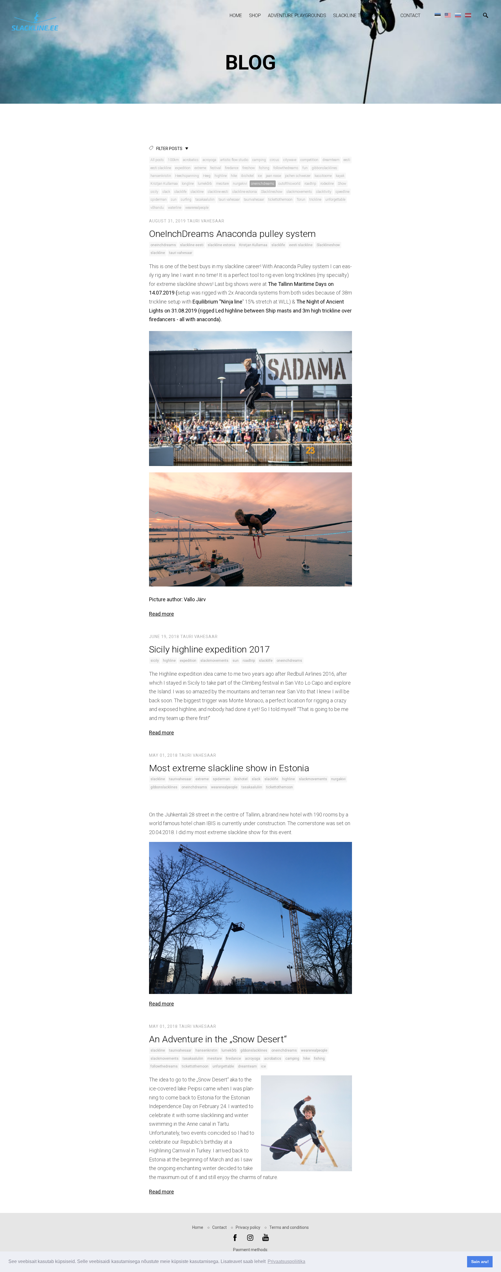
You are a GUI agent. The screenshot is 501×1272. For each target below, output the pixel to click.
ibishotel (247, 176)
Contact (410, 15)
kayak (340, 176)
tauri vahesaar (229, 200)
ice (260, 176)
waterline (174, 208)
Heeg (206, 176)
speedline (342, 192)
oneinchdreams (262, 184)
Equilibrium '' (207, 302)
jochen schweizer (298, 176)
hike (234, 176)
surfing (186, 200)
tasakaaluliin (205, 200)
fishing (264, 168)
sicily (154, 192)
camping (259, 160)
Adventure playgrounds (297, 15)
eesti (347, 160)
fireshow (248, 168)
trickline (315, 200)
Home (236, 15)
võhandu (157, 208)
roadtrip (310, 184)
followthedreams (285, 168)
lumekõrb (205, 184)
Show (342, 184)
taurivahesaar (254, 200)
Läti (468, 15)
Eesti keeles (437, 15)
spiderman (158, 200)
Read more (161, 614)
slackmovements (299, 192)
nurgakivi (240, 184)
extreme (200, 168)
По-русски (457, 15)
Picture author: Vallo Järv (177, 599)
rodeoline (327, 184)
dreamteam (331, 160)
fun (305, 168)
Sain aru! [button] (480, 1261)
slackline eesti (218, 192)
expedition (182, 168)
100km (173, 160)
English (447, 15)
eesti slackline (160, 168)
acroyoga (209, 160)
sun (174, 200)
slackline (197, 192)
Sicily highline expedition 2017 (209, 649)
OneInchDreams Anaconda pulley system (232, 233)
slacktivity (323, 192)
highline (221, 176)
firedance (231, 168)
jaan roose (273, 176)
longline (188, 184)
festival (215, 168)
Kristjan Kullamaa (164, 184)
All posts (157, 160)
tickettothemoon (280, 200)
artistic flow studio (234, 160)
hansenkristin (160, 176)
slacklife (180, 192)
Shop (255, 15)
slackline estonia (244, 192)
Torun (301, 200)
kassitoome (323, 176)
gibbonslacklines (324, 168)
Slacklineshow (271, 192)
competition (309, 160)
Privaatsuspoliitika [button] (286, 1261)
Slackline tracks (354, 15)
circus (274, 160)
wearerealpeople (196, 208)
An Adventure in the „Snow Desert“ (218, 1039)
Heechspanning (187, 176)
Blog (387, 15)
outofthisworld (289, 184)
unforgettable (335, 200)
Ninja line (231, 302)
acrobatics (191, 160)
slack (166, 192)
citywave (289, 160)
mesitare (222, 184)
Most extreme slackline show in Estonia (229, 768)
